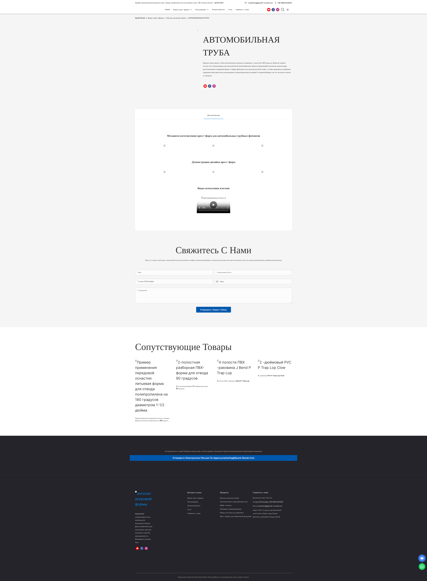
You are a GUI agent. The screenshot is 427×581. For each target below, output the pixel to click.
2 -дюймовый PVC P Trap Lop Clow (271, 376)
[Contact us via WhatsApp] (422, 566)
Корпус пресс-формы (156, 18)
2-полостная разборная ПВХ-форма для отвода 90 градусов (192, 387)
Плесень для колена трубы (176, 18)
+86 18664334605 (284, 3)
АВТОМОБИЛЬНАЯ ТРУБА (198, 18)
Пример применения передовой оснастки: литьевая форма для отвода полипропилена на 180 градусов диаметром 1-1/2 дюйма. (152, 419)
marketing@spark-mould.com (260, 3)
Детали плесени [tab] (213, 115)
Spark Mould (140, 18)
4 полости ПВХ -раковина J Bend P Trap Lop (233, 381)
